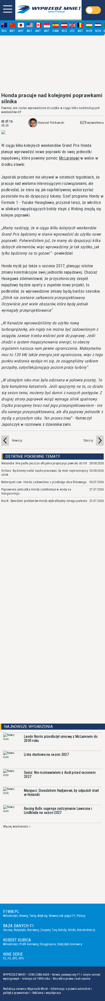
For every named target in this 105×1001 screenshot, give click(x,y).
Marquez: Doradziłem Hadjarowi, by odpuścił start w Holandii (61, 792)
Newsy (23, 916)
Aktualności (10, 916)
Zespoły (45, 930)
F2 (4, 958)
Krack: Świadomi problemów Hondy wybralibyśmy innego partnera (44, 501)
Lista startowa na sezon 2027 (46, 754)
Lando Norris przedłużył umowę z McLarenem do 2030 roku (61, 738)
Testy (32, 916)
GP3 (21, 958)
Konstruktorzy (86, 930)
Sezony (7, 930)
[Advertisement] (52, 64)
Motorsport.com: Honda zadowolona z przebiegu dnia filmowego (43, 482)
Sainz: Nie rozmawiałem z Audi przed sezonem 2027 (60, 774)
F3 (9, 958)
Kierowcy (33, 930)
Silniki (72, 930)
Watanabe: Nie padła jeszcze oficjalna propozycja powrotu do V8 (44, 463)
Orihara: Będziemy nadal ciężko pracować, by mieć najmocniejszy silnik (44, 473)
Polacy (81, 916)
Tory (54, 930)
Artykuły (42, 916)
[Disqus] (52, 582)
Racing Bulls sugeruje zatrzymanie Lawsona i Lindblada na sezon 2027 (58, 810)
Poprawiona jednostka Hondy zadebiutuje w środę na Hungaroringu (36, 491)
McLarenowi (69, 158)
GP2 (14, 958)
